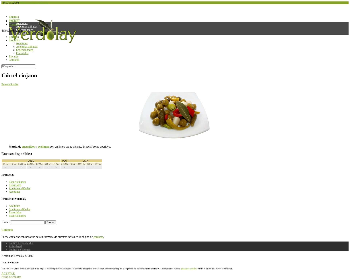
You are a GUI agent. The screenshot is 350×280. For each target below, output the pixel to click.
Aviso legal (15, 246)
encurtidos (28, 146)
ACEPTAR (8, 273)
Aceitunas (22, 43)
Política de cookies (19, 249)
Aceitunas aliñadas (27, 46)
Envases (13, 56)
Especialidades (24, 49)
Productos (14, 40)
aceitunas (43, 146)
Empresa (14, 36)
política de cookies (189, 268)
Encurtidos (22, 53)
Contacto (14, 24)
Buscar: (5, 222)
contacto (98, 236)
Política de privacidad (21, 243)
